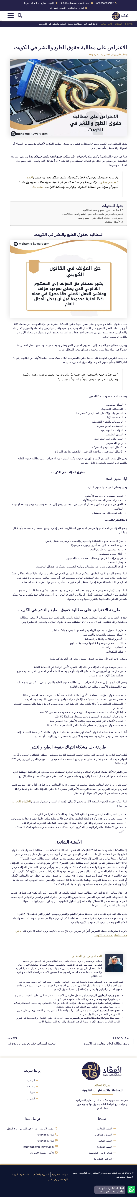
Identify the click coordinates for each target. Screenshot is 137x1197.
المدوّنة (119, 23)
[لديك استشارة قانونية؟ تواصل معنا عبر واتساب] (131, 1189)
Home (129, 23)
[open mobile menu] (10, 15)
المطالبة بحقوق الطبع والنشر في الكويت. (101, 210)
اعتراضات (106, 23)
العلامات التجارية (21, 801)
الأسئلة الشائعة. (112, 221)
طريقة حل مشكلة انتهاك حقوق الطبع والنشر (99, 217)
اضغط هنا (38, 187)
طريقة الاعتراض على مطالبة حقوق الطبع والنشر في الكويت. (91, 214)
